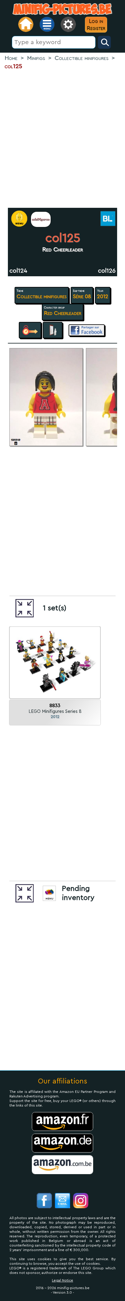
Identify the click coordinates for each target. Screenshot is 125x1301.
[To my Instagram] (81, 1201)
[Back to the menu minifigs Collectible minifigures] (41, 219)
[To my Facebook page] (44, 1201)
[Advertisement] (62, 139)
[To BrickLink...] (107, 219)
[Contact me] (62, 1201)
